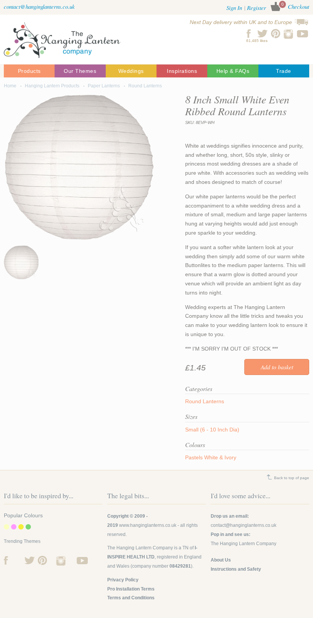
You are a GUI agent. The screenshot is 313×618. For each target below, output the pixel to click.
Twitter (262, 33)
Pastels (194, 457)
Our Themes (80, 71)
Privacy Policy (123, 580)
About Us (221, 560)
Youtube (302, 33)
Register (256, 7)
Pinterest (275, 33)
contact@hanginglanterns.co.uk (39, 6)
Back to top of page (291, 478)
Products (29, 71)
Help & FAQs (233, 71)
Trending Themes (22, 541)
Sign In (234, 7)
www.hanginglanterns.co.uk (147, 525)
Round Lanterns (145, 86)
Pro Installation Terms (131, 589)
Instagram (289, 33)
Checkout (298, 6)
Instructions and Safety (236, 569)
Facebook (249, 33)
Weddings (131, 71)
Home (10, 86)
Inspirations (182, 71)
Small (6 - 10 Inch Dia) (212, 429)
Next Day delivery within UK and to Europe (241, 22)
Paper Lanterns (104, 86)
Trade (283, 71)
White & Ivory (220, 457)
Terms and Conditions (131, 597)
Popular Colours (23, 515)
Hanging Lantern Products (52, 86)
